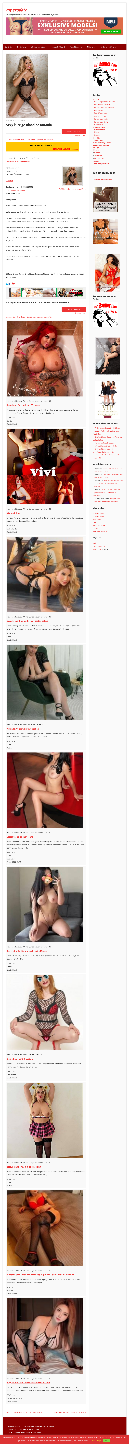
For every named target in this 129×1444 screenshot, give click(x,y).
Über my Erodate (99, 525)
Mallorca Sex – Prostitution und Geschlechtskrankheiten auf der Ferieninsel (108, 484)
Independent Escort (58, 47)
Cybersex (96, 150)
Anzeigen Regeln (98, 513)
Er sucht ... (96, 138)
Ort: (7, 174)
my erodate (16, 10)
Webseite (9, 181)
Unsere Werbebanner (100, 531)
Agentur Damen (100, 116)
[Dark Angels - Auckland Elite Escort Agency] (108, 356)
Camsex (97, 152)
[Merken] (13, 283)
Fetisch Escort (98, 125)
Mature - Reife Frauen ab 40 (104, 107)
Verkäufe (96, 161)
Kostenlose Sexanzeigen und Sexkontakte (37, 139)
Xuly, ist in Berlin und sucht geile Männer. (27, 951)
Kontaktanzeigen (76, 47)
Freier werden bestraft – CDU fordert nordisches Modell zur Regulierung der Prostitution (107, 431)
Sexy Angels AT (22, 121)
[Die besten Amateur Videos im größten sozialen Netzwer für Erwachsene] (64, 34)
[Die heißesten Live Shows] (46, 297)
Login (95, 543)
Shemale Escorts (99, 127)
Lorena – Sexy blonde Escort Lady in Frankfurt (68, 1412)
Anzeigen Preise (98, 516)
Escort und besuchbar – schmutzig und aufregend (24, 1412)
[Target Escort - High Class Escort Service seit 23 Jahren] (105, 243)
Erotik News (21, 47)
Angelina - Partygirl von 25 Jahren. (24, 405)
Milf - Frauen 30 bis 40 (102, 104)
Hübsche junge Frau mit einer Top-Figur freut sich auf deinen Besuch (40, 1274)
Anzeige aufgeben (13, 139)
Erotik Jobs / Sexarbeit (101, 164)
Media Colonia (34, 1429)
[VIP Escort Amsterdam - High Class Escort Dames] (108, 400)
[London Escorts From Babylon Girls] (108, 273)
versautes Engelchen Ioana (20, 836)
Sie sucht (96, 99)
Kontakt (95, 528)
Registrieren (97, 549)
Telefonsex (98, 155)
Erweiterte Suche (80, 135)
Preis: (8, 193)
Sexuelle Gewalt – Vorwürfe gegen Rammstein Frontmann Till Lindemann (106, 493)
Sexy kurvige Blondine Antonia (18, 161)
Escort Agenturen (100, 113)
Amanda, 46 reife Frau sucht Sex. (23, 728)
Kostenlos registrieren (108, 47)
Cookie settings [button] (96, 1441)
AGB (94, 522)
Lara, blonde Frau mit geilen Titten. (24, 1166)
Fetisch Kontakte (99, 129)
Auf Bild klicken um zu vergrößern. (72, 189)
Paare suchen (98, 140)
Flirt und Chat (99, 158)
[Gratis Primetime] (42, 151)
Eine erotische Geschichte (102, 179)
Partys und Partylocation (102, 143)
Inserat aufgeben (99, 546)
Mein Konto (91, 47)
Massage (96, 147)
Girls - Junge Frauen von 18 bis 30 (106, 101)
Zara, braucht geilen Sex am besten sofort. (27, 621)
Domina (97, 135)
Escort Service (98, 110)
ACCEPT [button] (107, 1440)
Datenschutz (97, 519)
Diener (96, 132)
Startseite (8, 47)
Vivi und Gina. (13, 513)
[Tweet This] (7, 283)
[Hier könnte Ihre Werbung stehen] (105, 327)
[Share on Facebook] (10, 283)
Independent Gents (101, 122)
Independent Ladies (101, 119)
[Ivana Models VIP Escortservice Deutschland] (105, 211)
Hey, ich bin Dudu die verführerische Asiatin (28, 1382)
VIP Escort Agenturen (38, 47)
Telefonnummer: (12, 187)
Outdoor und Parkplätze (101, 145)
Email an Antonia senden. (16, 190)
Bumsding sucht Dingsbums (20, 1059)
